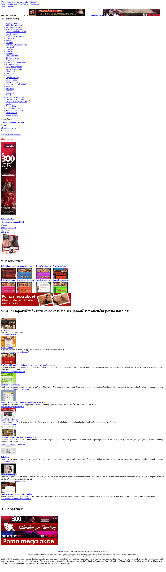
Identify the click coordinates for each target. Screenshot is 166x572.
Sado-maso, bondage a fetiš (16, 45)
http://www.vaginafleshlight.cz (12, 407)
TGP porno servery (13, 58)
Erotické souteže (12, 60)
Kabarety (9, 86)
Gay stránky (10, 47)
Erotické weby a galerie (15, 36)
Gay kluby (10, 73)
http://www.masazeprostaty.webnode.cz (16, 499)
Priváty (8, 75)
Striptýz (9, 95)
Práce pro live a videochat (16, 62)
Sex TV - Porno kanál (14, 110)
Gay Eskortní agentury (14, 69)
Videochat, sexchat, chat (15, 25)
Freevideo (9, 54)
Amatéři (9, 40)
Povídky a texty (12, 34)
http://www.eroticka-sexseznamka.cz (15, 389)
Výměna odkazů (24, 2)
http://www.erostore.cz (9, 424)
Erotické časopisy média (15, 29)
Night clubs (10, 71)
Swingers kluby (12, 82)
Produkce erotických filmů (16, 84)
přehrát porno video (8, 128)
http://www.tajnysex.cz (10, 461)
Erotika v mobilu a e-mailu (16, 32)
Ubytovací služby (12, 78)
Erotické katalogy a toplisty (16, 102)
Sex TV (22, 4)
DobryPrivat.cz (97, 15)
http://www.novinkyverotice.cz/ (13, 444)
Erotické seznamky (13, 23)
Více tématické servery (14, 27)
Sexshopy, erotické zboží (15, 97)
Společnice (10, 91)
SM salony (10, 89)
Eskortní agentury (12, 64)
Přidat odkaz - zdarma (9, 2)
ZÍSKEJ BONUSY (8, 139)
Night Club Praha (32, 4)
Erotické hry (10, 38)
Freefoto (9, 51)
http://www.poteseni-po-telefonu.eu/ (15, 352)
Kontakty (34, 2)
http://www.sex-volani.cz (10, 334)
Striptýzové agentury (14, 67)
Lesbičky (9, 49)
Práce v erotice (11, 113)
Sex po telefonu (12, 115)
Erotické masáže (12, 80)
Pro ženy (9, 43)
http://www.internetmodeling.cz (13, 481)
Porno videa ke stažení (14, 108)
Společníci (10, 93)
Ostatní (8, 104)
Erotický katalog (7, 6)
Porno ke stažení (12, 56)
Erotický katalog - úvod (10, 4)
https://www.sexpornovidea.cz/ (13, 372)
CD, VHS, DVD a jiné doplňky (18, 99)
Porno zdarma (11, 106)
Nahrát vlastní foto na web (95, 556)
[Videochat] (10, 254)
